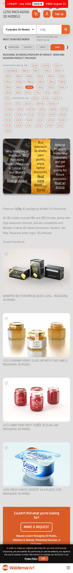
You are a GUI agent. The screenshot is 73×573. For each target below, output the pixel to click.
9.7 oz (64, 109)
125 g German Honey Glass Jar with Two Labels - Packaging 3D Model (36, 362)
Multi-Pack (28, 47)
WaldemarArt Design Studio (18, 568)
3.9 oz (61, 120)
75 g (37, 92)
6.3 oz (52, 114)
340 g (40, 76)
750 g (46, 71)
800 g (36, 71)
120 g (40, 87)
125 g (29, 87)
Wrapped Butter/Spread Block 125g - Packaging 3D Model (35, 298)
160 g (62, 82)
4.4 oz (29, 120)
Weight (57, 47)
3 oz (28, 125)
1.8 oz (8, 131)
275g (61, 76)
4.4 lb (56, 98)
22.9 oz (52, 104)
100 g (8, 92)
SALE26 (37, 3)
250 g (8, 82)
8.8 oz (8, 114)
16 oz (19, 109)
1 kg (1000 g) (11, 71)
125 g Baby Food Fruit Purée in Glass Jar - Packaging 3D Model (31, 427)
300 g (50, 76)
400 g (29, 76)
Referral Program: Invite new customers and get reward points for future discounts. (60, 166)
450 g (18, 76)
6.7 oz (41, 114)
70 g (47, 92)
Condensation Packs (12, 47)
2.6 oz (38, 125)
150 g (8, 87)
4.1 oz (50, 120)
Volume (42, 47)
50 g (7, 98)
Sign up (59, 14)
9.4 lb (45, 98)
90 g (18, 92)
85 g (28, 92)
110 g (61, 87)
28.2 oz (28, 104)
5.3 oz (8, 120)
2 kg (56, 65)
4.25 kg (46, 65)
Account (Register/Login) (47, 14)
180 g (51, 82)
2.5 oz (49, 125)
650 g (57, 71)
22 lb (35, 98)
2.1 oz (59, 125)
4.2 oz (40, 120)
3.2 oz (18, 125)
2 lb (17, 104)
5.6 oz (62, 114)
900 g (25, 71)
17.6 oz (8, 109)
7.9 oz (18, 114)
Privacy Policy (31, 558)
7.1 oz (30, 114)
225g (18, 82)
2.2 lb (7, 104)
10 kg (34, 65)
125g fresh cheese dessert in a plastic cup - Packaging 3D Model (33, 491)
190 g (40, 82)
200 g (30, 82)
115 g (50, 87)
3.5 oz (8, 125)
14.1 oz (31, 109)
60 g (56, 92)
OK (43, 558)
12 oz (42, 109)
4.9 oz (18, 120)
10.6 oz (53, 109)
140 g (18, 87)
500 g (8, 76)
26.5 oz (40, 104)
